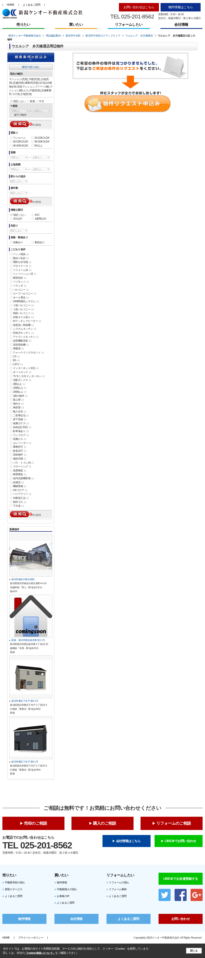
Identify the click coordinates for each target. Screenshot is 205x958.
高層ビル (19, 438)
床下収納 (19, 419)
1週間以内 (40, 218)
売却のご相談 (35, 823)
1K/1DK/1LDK (41, 137)
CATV (18, 364)
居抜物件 (19, 454)
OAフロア (20, 490)
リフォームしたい (129, 24)
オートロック (22, 372)
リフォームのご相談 (173, 823)
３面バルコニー (23, 309)
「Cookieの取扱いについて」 (40, 953)
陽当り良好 (21, 258)
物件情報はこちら (180, 7)
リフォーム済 (22, 270)
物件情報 (60, 882)
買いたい (76, 24)
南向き (18, 403)
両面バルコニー (23, 313)
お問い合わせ (180, 918)
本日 (37, 214)
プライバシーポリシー (30, 937)
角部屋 (18, 407)
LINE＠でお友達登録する (180, 878)
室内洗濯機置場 (23, 478)
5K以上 (38, 145)
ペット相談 (21, 254)
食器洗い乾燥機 (23, 324)
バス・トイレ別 (23, 462)
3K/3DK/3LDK (41, 141)
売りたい (23, 24)
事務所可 (19, 446)
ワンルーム (19, 137)
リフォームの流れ (118, 882)
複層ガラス (21, 423)
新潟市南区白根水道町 (22, 579)
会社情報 (181, 24)
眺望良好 (19, 277)
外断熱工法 (21, 497)
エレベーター (22, 442)
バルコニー (21, 289)
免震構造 (19, 470)
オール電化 (21, 297)
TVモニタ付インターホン (28, 376)
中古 (41, 101)
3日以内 (17, 218)
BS (16, 360)
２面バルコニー (23, 305)
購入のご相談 (104, 823)
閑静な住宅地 (22, 261)
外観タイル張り (23, 317)
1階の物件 (20, 395)
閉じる (194, 950)
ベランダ (19, 285)
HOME (10, 4)
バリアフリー (22, 493)
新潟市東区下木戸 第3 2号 (24, 701)
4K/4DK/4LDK (20, 145)
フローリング (22, 466)
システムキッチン (24, 328)
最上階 (18, 399)
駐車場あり (21, 431)
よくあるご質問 (31, 4)
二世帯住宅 (21, 415)
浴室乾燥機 (21, 344)
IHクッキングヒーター (27, 320)
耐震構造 (19, 474)
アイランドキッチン (26, 336)
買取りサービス (12, 889)
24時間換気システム (26, 301)
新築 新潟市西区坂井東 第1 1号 (28, 640)
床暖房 (18, 348)
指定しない (19, 101)
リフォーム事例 (117, 889)
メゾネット (21, 281)
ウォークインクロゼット (28, 352)
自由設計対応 (22, 427)
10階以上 (19, 387)
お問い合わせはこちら (139, 7)
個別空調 (19, 458)
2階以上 (19, 383)
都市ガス (19, 501)
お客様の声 (61, 896)
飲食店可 (19, 450)
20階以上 (19, 391)
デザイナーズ (22, 265)
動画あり (40, 242)
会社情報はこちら (128, 841)
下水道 (18, 505)
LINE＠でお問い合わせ (180, 841)
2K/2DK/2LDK (20, 141)
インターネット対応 (26, 368)
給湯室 (18, 482)
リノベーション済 (24, 273)
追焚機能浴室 (22, 340)
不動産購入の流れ (65, 889)
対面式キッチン (23, 332)
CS (16, 356)
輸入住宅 (19, 411)
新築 (32, 101)
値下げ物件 (20, 114)
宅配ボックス (22, 379)
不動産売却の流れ (13, 882)
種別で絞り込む (30, 66)
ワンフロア (21, 435)
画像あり (18, 242)
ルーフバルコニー (24, 293)
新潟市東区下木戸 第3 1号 (24, 761)
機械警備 (19, 486)
